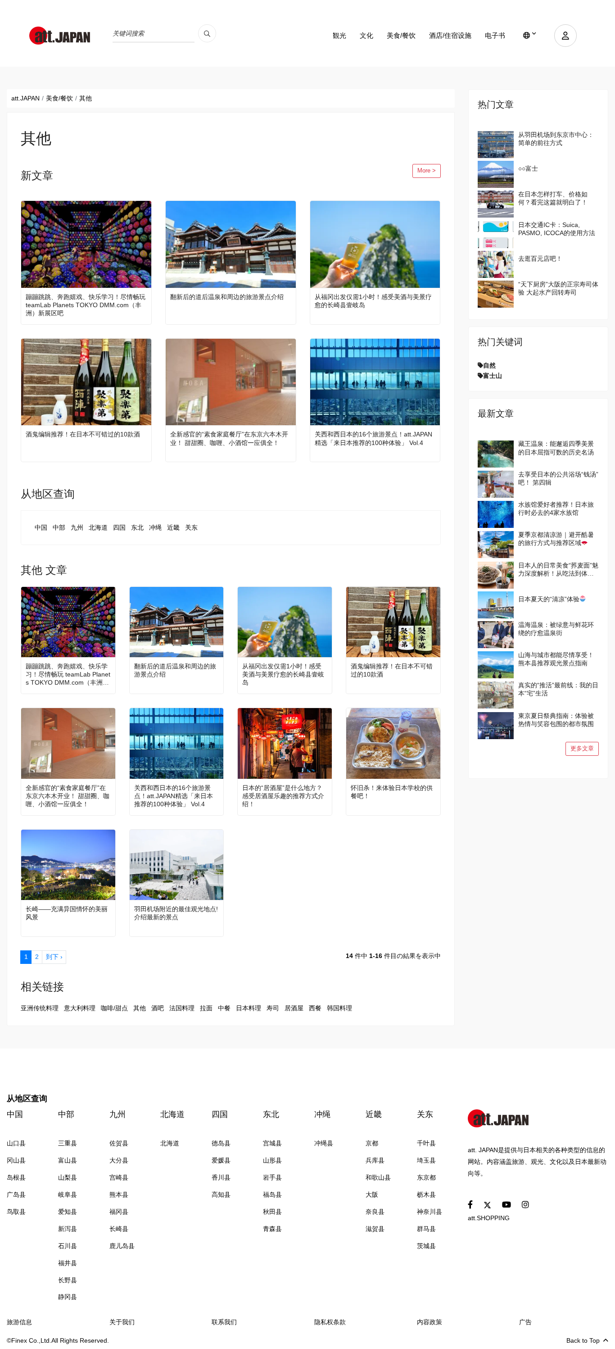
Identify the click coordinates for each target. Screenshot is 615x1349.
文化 (366, 35)
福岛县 (272, 1194)
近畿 (173, 527)
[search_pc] (207, 33)
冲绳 (155, 527)
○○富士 (528, 168)
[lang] (529, 35)
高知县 (221, 1194)
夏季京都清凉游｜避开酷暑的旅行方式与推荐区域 (556, 538)
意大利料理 (79, 1008)
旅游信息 (19, 1322)
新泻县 (67, 1228)
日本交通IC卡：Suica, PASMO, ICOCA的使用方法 (556, 228)
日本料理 (248, 1008)
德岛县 (221, 1143)
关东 (191, 527)
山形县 (272, 1160)
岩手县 (272, 1177)
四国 (119, 527)
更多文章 (582, 748)
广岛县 (16, 1194)
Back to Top (583, 1340)
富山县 (67, 1160)
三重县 (67, 1143)
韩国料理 (339, 1008)
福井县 (67, 1263)
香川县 (221, 1177)
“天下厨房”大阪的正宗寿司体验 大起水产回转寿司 (558, 288)
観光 (339, 35)
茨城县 (426, 1245)
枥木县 (426, 1194)
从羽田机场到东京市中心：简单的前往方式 (556, 138)
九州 (77, 527)
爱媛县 (221, 1160)
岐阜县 (67, 1194)
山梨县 (67, 1177)
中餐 (224, 1008)
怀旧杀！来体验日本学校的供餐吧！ (392, 791)
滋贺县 (375, 1228)
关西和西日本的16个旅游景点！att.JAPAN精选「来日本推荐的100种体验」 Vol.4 (373, 438)
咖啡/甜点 (114, 1008)
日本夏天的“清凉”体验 (548, 599)
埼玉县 (426, 1160)
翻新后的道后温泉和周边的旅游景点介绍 (227, 296)
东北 (137, 527)
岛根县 (16, 1177)
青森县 (272, 1228)
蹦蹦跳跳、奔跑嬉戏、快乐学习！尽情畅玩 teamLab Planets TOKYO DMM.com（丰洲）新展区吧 (85, 305)
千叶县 (426, 1143)
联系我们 (224, 1322)
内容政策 (429, 1322)
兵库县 (375, 1160)
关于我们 (122, 1322)
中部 (59, 527)
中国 (41, 527)
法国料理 (181, 1008)
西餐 (315, 1008)
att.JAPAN (25, 98)
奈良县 (375, 1211)
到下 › (54, 956)
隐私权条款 (330, 1322)
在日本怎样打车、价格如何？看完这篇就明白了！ (553, 198)
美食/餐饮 (401, 35)
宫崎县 (118, 1177)
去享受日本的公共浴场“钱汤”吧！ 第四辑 (558, 478)
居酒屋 (294, 1008)
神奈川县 (429, 1211)
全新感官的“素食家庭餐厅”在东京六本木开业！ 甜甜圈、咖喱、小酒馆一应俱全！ (229, 438)
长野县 (67, 1280)
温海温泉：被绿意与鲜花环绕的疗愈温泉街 (556, 628)
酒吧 (157, 1008)
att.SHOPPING (489, 1218)
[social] (470, 1205)
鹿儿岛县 (122, 1245)
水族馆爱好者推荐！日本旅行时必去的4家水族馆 (556, 508)
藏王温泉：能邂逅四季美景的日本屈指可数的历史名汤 (556, 447)
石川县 (67, 1245)
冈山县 (16, 1160)
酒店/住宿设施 (450, 35)
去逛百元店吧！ (540, 258)
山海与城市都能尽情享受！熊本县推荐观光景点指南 (556, 659)
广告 (525, 1322)
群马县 (426, 1228)
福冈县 (118, 1211)
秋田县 (272, 1211)
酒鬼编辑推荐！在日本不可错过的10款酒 (83, 434)
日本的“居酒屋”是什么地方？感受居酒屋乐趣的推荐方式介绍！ (283, 796)
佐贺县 (118, 1143)
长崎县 (118, 1228)
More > (426, 171)
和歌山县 (378, 1177)
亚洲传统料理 (40, 1008)
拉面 (206, 1008)
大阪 (372, 1194)
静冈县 (67, 1296)
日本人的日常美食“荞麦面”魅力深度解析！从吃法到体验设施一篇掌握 (558, 569)
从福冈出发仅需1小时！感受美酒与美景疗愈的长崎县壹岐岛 (373, 301)
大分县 (118, 1160)
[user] (565, 35)
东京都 (426, 1177)
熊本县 (118, 1194)
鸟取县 (16, 1211)
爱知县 (67, 1211)
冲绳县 (323, 1143)
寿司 (273, 1008)
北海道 (98, 527)
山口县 (16, 1143)
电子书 (495, 35)
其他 (139, 1008)
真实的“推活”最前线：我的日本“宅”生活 (558, 689)
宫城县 (272, 1143)
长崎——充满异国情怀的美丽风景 (67, 913)
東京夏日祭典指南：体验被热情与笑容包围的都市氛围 (556, 719)
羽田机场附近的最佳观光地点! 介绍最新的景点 (176, 913)
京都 (372, 1143)
